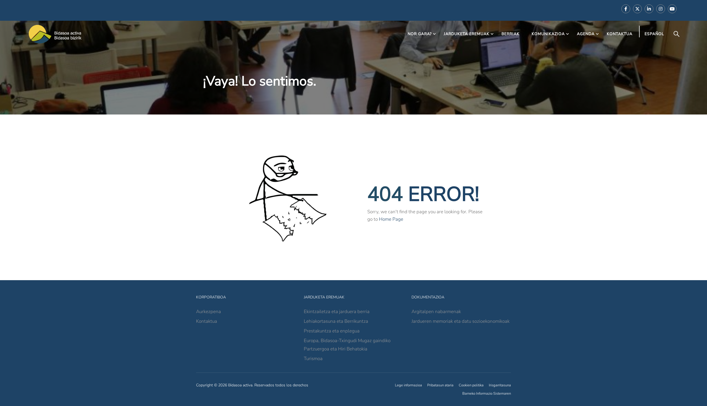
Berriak (510, 34)
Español (654, 34)
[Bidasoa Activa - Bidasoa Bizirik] (55, 34)
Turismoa (313, 358)
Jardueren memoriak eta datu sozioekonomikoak (460, 321)
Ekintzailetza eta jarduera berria (337, 311)
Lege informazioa (408, 385)
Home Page (391, 219)
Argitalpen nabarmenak (436, 311)
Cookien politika (471, 385)
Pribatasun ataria (440, 385)
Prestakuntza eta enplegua (332, 331)
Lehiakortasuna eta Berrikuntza (336, 321)
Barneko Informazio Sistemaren (486, 393)
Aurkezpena (208, 311)
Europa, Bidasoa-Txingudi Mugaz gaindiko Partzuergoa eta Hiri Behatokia (347, 344)
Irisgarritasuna (500, 385)
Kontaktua (619, 34)
